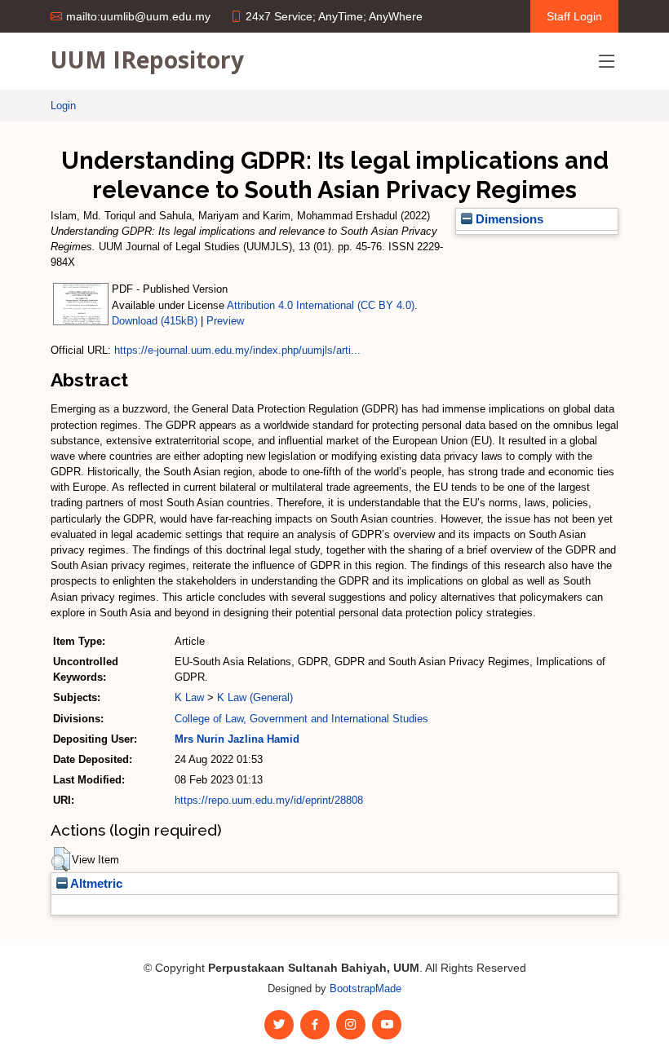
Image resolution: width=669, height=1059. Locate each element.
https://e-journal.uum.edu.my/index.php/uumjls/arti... (237, 350)
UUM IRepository (147, 59)
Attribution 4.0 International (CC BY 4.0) (320, 305)
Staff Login (574, 16)
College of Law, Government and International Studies (301, 719)
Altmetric (95, 883)
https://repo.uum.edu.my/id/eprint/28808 (269, 800)
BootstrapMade (365, 988)
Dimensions (507, 219)
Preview (225, 321)
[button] (60, 859)
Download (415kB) (154, 321)
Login (63, 105)
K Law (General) (255, 697)
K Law (189, 697)
